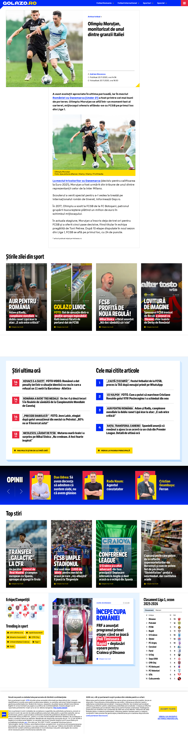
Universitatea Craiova (19, 642)
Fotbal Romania (104, 3)
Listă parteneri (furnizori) (97, 716)
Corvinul (152, 646)
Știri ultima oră (26, 370)
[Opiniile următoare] (21, 491)
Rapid (151, 631)
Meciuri (158, 610)
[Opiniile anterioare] (9, 491)
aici (25, 722)
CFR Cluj (35, 637)
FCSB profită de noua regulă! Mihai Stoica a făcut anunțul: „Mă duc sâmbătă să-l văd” (116, 297)
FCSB (151, 627)
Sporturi (147, 3)
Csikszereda (154, 678)
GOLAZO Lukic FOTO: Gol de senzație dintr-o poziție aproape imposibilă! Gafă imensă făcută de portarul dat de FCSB (71, 297)
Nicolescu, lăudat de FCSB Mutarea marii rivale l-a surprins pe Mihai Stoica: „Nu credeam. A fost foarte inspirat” (51, 436)
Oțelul (151, 639)
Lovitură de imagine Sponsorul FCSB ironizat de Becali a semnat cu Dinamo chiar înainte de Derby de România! (161, 297)
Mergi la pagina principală (115, 450)
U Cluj (151, 654)
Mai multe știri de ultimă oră (32, 450)
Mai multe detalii (60, 708)
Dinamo (152, 619)
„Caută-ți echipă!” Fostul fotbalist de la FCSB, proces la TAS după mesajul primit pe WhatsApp (135, 383)
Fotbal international (127, 3)
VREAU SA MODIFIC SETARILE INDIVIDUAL (168, 717)
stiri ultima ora (16, 632)
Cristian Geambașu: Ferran (161, 485)
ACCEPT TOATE (168, 709)
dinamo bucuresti (18, 637)
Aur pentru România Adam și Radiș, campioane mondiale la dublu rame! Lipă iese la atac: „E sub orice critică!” (26, 297)
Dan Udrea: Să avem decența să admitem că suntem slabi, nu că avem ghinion (56, 485)
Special (160, 3)
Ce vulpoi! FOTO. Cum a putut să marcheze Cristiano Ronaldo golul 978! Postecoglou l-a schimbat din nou (135, 396)
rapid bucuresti (35, 632)
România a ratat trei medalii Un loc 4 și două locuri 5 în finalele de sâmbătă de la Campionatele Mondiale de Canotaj (51, 402)
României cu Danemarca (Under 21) (75, 97)
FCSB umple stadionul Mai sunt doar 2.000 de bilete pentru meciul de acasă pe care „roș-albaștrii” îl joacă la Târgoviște (71, 554)
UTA (150, 674)
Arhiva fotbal (94, 16)
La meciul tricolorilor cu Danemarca (76, 180)
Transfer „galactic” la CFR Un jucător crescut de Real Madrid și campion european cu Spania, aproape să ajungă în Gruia (26, 554)
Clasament (149, 610)
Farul (151, 650)
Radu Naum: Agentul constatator (108, 485)
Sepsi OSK (153, 658)
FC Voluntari (154, 670)
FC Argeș (153, 642)
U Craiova (153, 635)
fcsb (12, 646)
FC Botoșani (154, 666)
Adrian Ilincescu (98, 74)
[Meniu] (184, 3)
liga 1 (37, 642)
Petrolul (152, 623)
